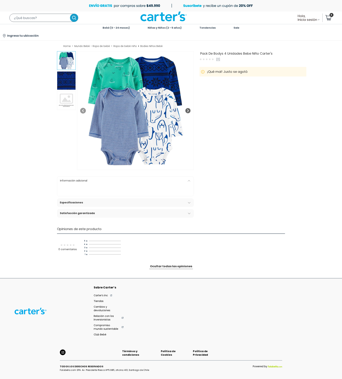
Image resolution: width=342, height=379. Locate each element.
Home (67, 46)
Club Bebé (100, 334)
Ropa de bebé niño (125, 46)
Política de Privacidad (200, 353)
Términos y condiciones (130, 353)
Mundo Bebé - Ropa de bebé (92, 46)
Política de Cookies (168, 353)
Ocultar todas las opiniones (171, 266)
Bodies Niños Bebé (151, 46)
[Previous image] (83, 111)
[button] (43, 18)
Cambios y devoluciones (102, 308)
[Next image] (188, 111)
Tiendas (98, 301)
